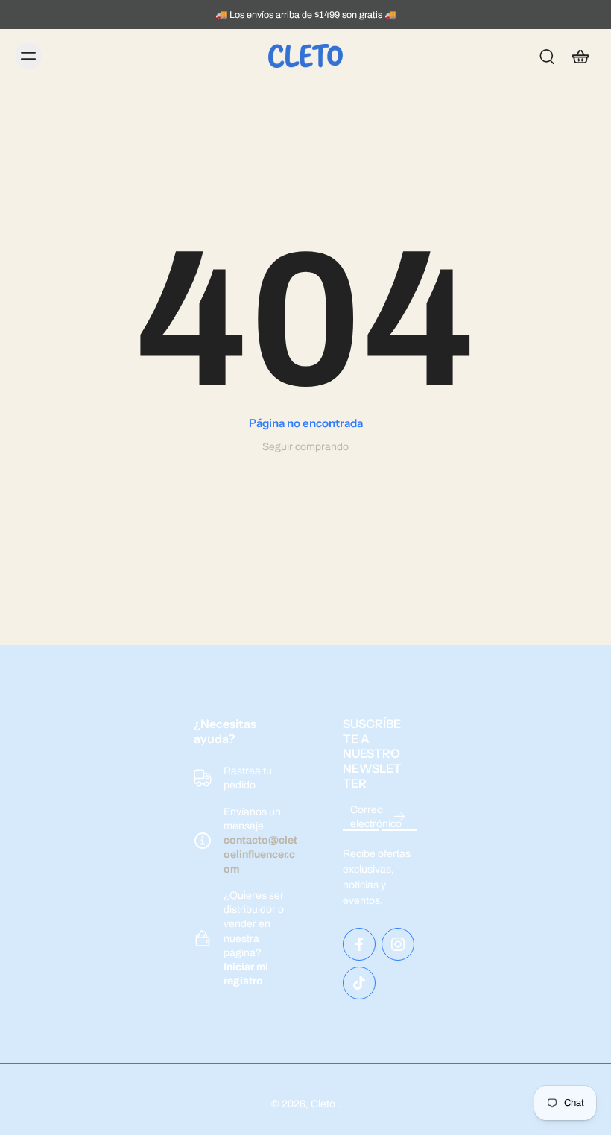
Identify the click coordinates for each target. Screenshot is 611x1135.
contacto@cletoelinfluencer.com (260, 855)
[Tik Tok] (359, 983)
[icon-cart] (579, 56)
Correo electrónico (376, 816)
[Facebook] (359, 944)
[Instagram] (398, 944)
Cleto (324, 1104)
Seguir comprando (305, 446)
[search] (547, 56)
